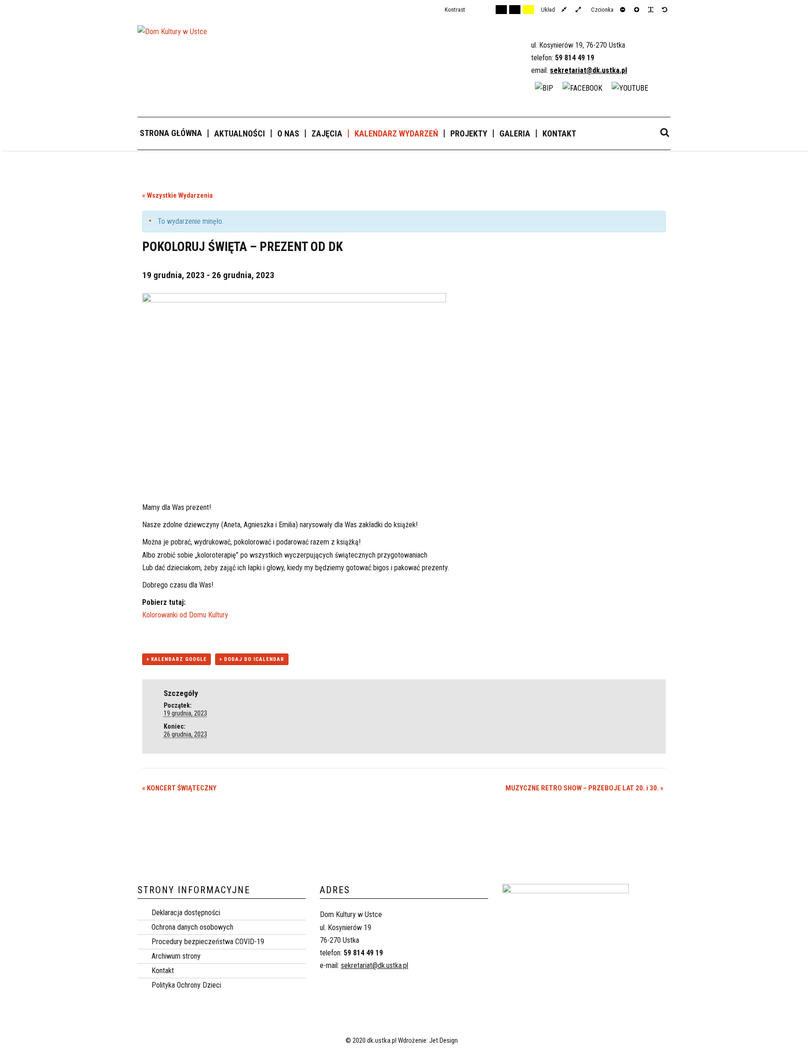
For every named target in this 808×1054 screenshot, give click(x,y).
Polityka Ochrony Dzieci (186, 985)
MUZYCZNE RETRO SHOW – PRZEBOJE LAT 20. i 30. (584, 788)
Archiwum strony (176, 956)
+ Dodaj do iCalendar (251, 659)
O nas (288, 133)
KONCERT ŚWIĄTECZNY (179, 788)
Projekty (468, 133)
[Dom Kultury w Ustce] (172, 35)
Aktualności (239, 133)
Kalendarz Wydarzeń (396, 133)
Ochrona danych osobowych (192, 927)
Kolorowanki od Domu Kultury (185, 614)
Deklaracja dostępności (186, 912)
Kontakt (559, 133)
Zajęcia (326, 133)
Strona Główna (171, 133)
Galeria (514, 133)
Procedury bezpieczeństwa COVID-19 (208, 941)
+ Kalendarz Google (176, 659)
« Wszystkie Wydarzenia (177, 195)
